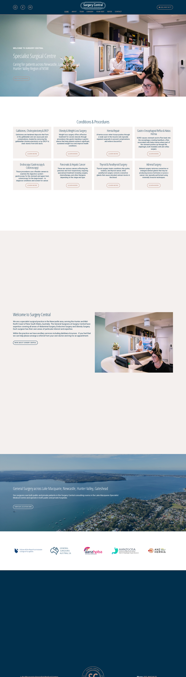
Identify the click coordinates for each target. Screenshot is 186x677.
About (74, 11)
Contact (118, 11)
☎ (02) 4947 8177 (165, 7)
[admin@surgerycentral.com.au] (30, 7)
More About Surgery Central (25, 342)
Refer (109, 11)
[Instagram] (15, 7)
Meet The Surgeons (21, 78)
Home (66, 11)
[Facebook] (23, 7)
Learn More (32, 154)
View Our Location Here (23, 507)
